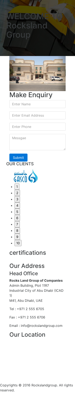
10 (18, 243)
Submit (18, 157)
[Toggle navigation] (43, 6)
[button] (13, 73)
